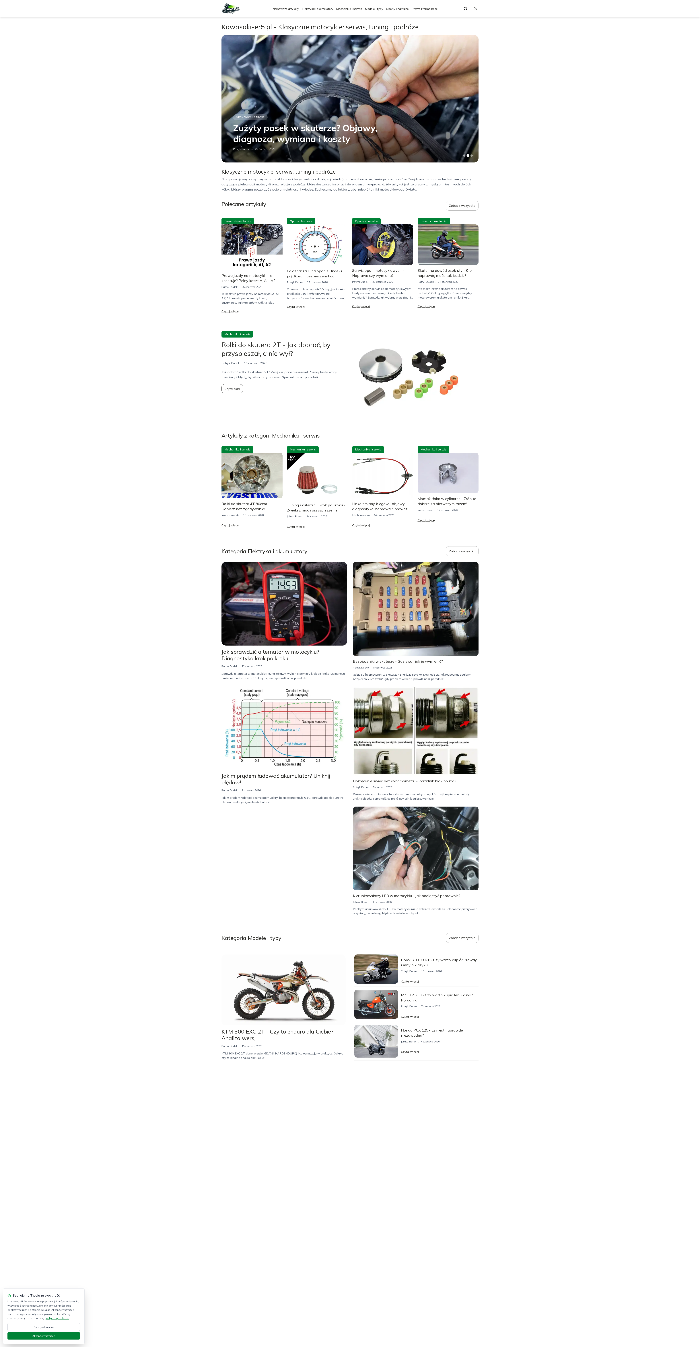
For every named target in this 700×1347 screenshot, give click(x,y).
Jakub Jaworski (242, 149)
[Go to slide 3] (471, 155)
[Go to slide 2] (468, 155)
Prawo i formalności (425, 9)
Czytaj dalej (232, 389)
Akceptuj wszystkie (43, 1336)
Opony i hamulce (397, 9)
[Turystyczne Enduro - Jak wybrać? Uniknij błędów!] (350, 98)
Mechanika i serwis (349, 9)
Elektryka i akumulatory (317, 9)
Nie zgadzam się (44, 1327)
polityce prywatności (57, 1318)
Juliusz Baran (294, 516)
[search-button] (466, 9)
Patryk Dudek (229, 287)
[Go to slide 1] (464, 155)
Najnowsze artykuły (286, 9)
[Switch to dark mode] (475, 8)
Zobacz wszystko (462, 205)
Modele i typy (374, 9)
